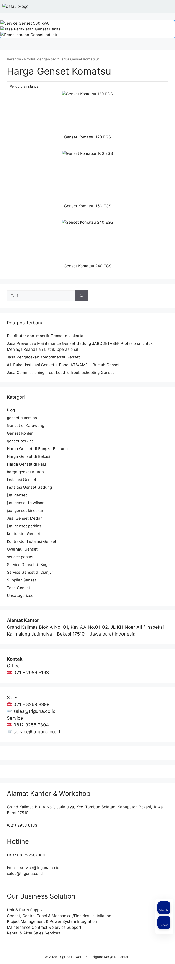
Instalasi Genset (21, 479)
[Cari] (81, 295)
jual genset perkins (24, 526)
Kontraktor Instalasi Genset (31, 541)
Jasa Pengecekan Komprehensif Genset (43, 357)
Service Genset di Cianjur (30, 572)
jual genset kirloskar (25, 510)
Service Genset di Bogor (29, 564)
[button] (169, 6)
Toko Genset (18, 588)
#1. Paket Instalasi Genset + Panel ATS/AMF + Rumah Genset (63, 365)
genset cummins (22, 418)
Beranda (14, 59)
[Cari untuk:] (41, 295)
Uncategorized (20, 595)
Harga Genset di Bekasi (28, 456)
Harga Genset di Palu (26, 464)
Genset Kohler (20, 433)
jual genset (17, 495)
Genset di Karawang (25, 425)
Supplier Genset (21, 580)
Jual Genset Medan (25, 518)
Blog (11, 410)
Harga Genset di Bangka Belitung (37, 448)
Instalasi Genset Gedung (29, 487)
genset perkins (20, 441)
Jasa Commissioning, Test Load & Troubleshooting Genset (60, 372)
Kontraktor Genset (23, 533)
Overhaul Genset (22, 549)
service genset (20, 557)
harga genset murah (25, 472)
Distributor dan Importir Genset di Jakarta (45, 335)
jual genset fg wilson (25, 503)
